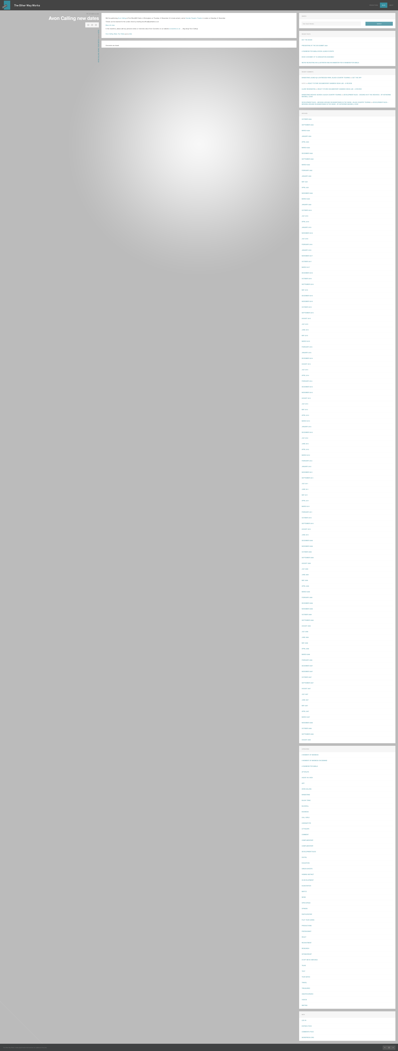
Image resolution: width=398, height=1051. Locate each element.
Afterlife (305, 772)
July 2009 (305, 569)
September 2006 (308, 734)
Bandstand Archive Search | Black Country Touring (321, 95)
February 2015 (307, 347)
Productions (373, 5)
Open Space (306, 903)
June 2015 (305, 330)
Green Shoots (307, 869)
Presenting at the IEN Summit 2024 (315, 45)
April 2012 (305, 449)
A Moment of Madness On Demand (314, 760)
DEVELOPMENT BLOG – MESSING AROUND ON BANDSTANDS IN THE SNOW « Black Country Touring (336, 102)
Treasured (306, 988)
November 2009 (307, 546)
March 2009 (306, 592)
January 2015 (306, 353)
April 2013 (305, 415)
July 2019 (305, 216)
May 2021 (305, 182)
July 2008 (305, 632)
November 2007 (307, 671)
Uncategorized (307, 994)
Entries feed (307, 1026)
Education (305, 863)
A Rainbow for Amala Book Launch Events (318, 51)
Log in (304, 1020)
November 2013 (307, 392)
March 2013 (306, 421)
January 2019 (306, 227)
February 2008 (307, 660)
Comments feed (308, 1032)
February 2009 (307, 597)
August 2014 (306, 364)
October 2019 (307, 210)
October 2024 (307, 119)
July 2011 (305, 484)
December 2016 (307, 273)
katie (99, 32)
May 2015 (305, 335)
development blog (309, 852)
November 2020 (307, 193)
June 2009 (305, 575)
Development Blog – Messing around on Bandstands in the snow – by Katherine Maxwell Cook (345, 103)
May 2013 (305, 409)
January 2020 (306, 204)
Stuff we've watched (310, 960)
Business (305, 812)
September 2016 (308, 284)
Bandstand (306, 795)
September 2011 (308, 478)
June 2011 (305, 489)
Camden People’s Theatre (194, 18)
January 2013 (306, 427)
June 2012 (305, 444)
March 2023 (306, 148)
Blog (383, 5)
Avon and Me (385, 1048)
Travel (304, 983)
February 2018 (307, 244)
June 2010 (305, 535)
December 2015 (307, 296)
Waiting (304, 1005)
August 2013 (306, 398)
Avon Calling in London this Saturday (393, 1048)
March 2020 (306, 199)
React (304, 937)
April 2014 (305, 375)
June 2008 (305, 637)
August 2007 (306, 688)
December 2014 (307, 358)
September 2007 (308, 683)
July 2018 (305, 239)
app (303, 783)
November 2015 (307, 301)
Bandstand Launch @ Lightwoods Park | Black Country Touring (326, 78)
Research (305, 948)
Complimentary (307, 840)
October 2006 (307, 728)
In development (308, 880)
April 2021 (305, 187)
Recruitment (306, 943)
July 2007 (305, 694)
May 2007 (305, 706)
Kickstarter (306, 886)
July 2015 (305, 324)
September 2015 (308, 313)
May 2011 (305, 495)
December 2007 (307, 666)
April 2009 (305, 586)
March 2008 (306, 654)
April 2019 (305, 222)
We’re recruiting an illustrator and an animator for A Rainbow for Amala (330, 63)
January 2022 (306, 176)
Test (303, 971)
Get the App (356, 78)
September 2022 (308, 159)
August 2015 (306, 318)
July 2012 (305, 438)
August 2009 (306, 563)
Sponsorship (307, 954)
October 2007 (307, 677)
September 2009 (308, 558)
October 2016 (307, 279)
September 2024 (308, 125)
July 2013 (305, 404)
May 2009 (305, 580)
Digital (304, 857)
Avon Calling (99, 57)
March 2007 (306, 717)
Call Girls (305, 817)
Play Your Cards (308, 920)
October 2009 (307, 552)
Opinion (304, 908)
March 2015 (306, 341)
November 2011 (307, 472)
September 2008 (308, 620)
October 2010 (307, 518)
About (391, 5)
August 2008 (306, 626)
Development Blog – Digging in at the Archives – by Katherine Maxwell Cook (346, 96)
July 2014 (305, 370)
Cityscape (305, 829)
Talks (304, 965)
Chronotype (306, 823)
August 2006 (306, 740)
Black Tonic (306, 800)
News (99, 50)
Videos (304, 1000)
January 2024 (306, 136)
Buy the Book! (307, 40)
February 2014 (307, 381)
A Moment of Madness (310, 755)
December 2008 (307, 603)
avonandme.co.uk (174, 29)
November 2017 (307, 256)
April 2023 (305, 142)
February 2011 (307, 512)
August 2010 (306, 529)
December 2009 (307, 540)
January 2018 (306, 250)
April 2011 (305, 501)
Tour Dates (99, 43)
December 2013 (307, 387)
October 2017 (307, 261)
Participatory (307, 914)
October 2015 (307, 307)
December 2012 (307, 432)
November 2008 (307, 609)
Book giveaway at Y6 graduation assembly (318, 57)
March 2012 (306, 455)
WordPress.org (308, 1037)
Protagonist (306, 931)
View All (389, 1048)
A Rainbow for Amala (310, 766)
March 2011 (306, 506)
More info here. (110, 25)
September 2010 (308, 523)
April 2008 (305, 649)
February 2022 (307, 170)
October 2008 (307, 614)
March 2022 (306, 165)
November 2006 (307, 723)
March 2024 (306, 130)
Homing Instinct (308, 874)
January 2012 (306, 466)
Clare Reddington (308, 89)
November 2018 (307, 233)
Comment (305, 834)
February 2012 (307, 461)
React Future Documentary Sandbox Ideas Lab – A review (330, 83)
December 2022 (307, 153)
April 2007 (305, 711)
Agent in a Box (307, 778)
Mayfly (304, 891)
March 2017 (306, 267)
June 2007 (305, 700)
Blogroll (305, 806)
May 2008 (305, 643)
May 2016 (305, 290)
